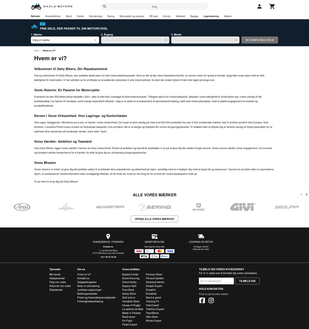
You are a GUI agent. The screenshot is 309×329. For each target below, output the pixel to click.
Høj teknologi (95, 16)
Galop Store (129, 293)
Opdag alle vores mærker (154, 219)
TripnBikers (152, 313)
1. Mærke (36, 34)
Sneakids (151, 293)
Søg (154, 6)
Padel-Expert (129, 324)
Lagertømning (211, 16)
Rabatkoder (56, 290)
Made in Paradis (131, 313)
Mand (69, 16)
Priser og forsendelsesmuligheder (96, 297)
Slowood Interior (155, 282)
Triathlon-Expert (155, 309)
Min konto (55, 274)
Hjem (36, 50)
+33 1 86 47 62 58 (108, 256)
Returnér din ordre (201, 249)
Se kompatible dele (259, 40)
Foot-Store (128, 290)
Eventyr (167, 16)
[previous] (301, 195)
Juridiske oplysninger (89, 290)
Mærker (228, 16)
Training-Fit (152, 301)
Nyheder (35, 16)
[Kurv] (272, 6)
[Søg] (104, 6)
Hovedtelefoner (53, 16)
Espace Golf (129, 286)
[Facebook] (202, 301)
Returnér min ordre (60, 286)
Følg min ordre (57, 282)
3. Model (176, 34)
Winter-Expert (153, 320)
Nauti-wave (128, 317)
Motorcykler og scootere (132, 16)
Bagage (194, 16)
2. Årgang (107, 34)
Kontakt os (108, 246)
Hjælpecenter (57, 278)
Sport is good (153, 297)
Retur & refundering (88, 286)
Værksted (180, 16)
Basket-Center (130, 274)
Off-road (153, 16)
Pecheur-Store (154, 274)
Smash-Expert (154, 286)
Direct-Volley (129, 282)
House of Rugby (131, 305)
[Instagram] (211, 301)
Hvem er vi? (84, 274)
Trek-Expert (152, 305)
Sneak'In (151, 290)
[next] (306, 195)
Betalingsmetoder (87, 293)
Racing (110, 16)
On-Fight (127, 320)
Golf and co (128, 297)
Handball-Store (131, 301)
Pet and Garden (155, 278)
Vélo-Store (152, 317)
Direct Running (130, 278)
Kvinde (80, 16)
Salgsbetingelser (87, 282)
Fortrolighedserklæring (90, 301)
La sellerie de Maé (132, 309)
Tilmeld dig (247, 281)
